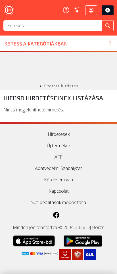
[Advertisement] (58, 68)
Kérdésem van (58, 180)
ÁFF (58, 157)
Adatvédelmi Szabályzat (58, 168)
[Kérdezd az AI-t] (77, 10)
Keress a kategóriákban (36, 43)
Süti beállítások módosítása (58, 202)
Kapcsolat (59, 191)
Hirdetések (59, 134)
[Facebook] (56, 215)
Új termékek (58, 145)
